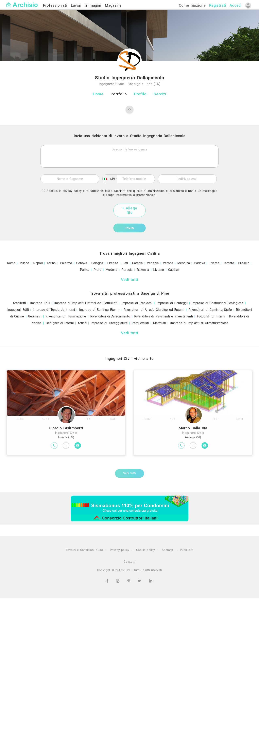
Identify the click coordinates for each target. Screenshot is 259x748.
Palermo (66, 263)
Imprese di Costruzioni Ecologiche (217, 303)
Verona (168, 263)
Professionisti (55, 5)
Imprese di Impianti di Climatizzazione (199, 323)
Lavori (77, 5)
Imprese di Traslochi (137, 303)
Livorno (158, 270)
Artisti (82, 323)
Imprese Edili (40, 303)
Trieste (214, 263)
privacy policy (72, 191)
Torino (51, 263)
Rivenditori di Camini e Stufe (210, 310)
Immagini (93, 5)
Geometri (34, 316)
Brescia (243, 263)
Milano (24, 263)
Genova (81, 263)
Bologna (97, 263)
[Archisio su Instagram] (118, 580)
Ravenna (143, 270)
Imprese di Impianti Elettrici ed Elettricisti (86, 303)
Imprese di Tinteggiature (109, 323)
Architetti (19, 303)
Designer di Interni (60, 323)
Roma (11, 263)
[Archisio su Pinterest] (129, 580)
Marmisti (159, 323)
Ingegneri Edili (18, 310)
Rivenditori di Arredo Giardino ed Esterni (154, 310)
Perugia (127, 270)
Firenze (112, 263)
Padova (199, 263)
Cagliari (173, 270)
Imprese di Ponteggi (172, 303)
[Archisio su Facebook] (108, 580)
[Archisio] (22, 2)
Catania (137, 263)
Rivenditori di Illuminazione (66, 316)
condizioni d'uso (101, 191)
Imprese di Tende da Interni (54, 310)
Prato (97, 270)
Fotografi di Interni (211, 316)
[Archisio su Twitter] (140, 580)
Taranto (228, 263)
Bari (125, 263)
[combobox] (110, 179)
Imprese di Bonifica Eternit (99, 310)
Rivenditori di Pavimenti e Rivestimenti (163, 316)
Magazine (113, 5)
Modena (111, 270)
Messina (183, 263)
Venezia (153, 263)
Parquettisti (140, 323)
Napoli (37, 263)
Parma (84, 270)
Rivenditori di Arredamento (110, 316)
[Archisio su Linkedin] (151, 580)
